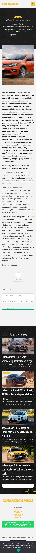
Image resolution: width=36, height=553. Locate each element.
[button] (33, 4)
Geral (18, 512)
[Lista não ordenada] (15, 301)
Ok (18, 550)
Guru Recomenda (17, 514)
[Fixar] (10, 301)
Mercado (18, 516)
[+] (26, 301)
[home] (9, 4)
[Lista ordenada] (12, 301)
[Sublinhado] (8, 301)
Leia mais (18, 486)
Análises (18, 17)
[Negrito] (3, 301)
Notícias (6, 339)
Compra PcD (18, 511)
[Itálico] (6, 301)
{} (23, 301)
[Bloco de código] (19, 301)
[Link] (21, 301)
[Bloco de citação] (17, 301)
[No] (34, 547)
